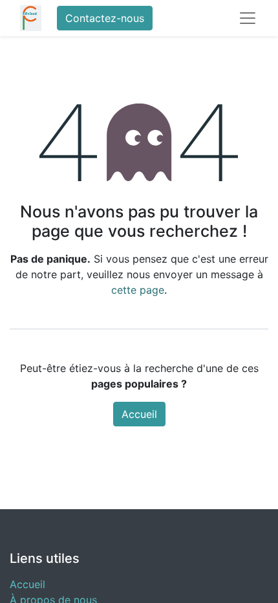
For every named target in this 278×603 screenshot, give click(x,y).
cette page (137, 289)
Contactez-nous (104, 18)
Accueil (139, 414)
